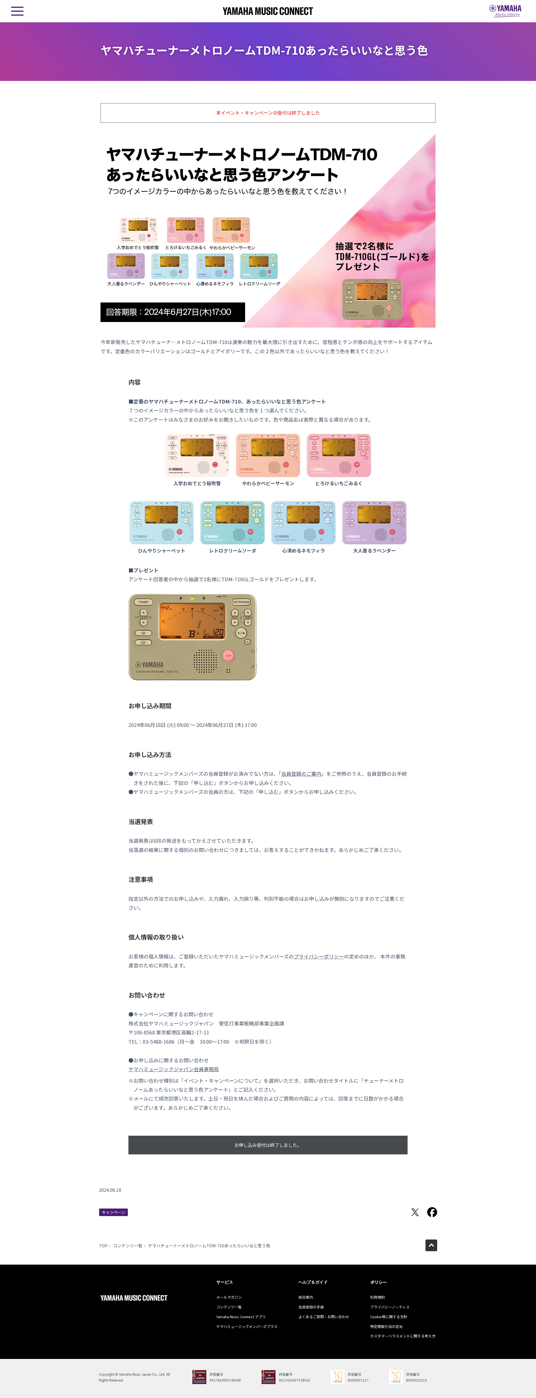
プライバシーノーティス (390, 1307)
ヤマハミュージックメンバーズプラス (246, 1326)
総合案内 (305, 1297)
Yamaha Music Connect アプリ (241, 1316)
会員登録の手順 (311, 1307)
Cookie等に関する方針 (388, 1316)
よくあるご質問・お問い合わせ (323, 1316)
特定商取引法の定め (386, 1326)
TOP (103, 1245)
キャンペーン (113, 1212)
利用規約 (377, 1297)
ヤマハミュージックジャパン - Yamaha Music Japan (505, 11)
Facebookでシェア (432, 1212)
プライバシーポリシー (319, 956)
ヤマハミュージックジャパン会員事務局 (173, 1069)
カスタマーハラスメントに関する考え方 (403, 1336)
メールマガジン (229, 1297)
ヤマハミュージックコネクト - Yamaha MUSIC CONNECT (268, 11)
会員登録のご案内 (301, 773)
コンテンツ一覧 (127, 1245)
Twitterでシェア (415, 1212)
